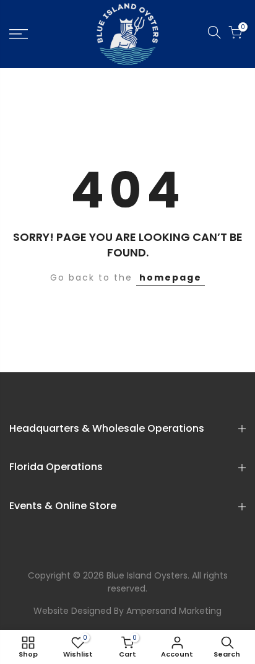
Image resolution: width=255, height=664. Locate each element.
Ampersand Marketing (174, 611)
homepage (170, 277)
